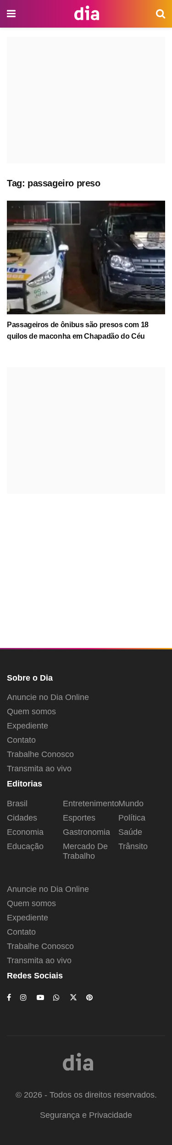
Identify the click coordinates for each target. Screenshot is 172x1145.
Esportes (79, 817)
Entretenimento (91, 803)
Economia (25, 832)
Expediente (27, 725)
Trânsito (133, 846)
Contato (21, 740)
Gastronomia (86, 832)
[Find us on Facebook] (9, 997)
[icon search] (160, 14)
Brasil (17, 803)
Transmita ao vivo (39, 768)
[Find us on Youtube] (40, 997)
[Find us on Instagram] (24, 997)
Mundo (131, 803)
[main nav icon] (12, 14)
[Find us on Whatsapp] (57, 997)
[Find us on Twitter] (73, 997)
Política (131, 817)
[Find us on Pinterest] (90, 997)
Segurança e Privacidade (86, 1115)
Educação (25, 846)
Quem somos (31, 711)
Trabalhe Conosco (40, 754)
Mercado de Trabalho (85, 851)
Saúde (130, 832)
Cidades (22, 817)
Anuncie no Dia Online (48, 697)
